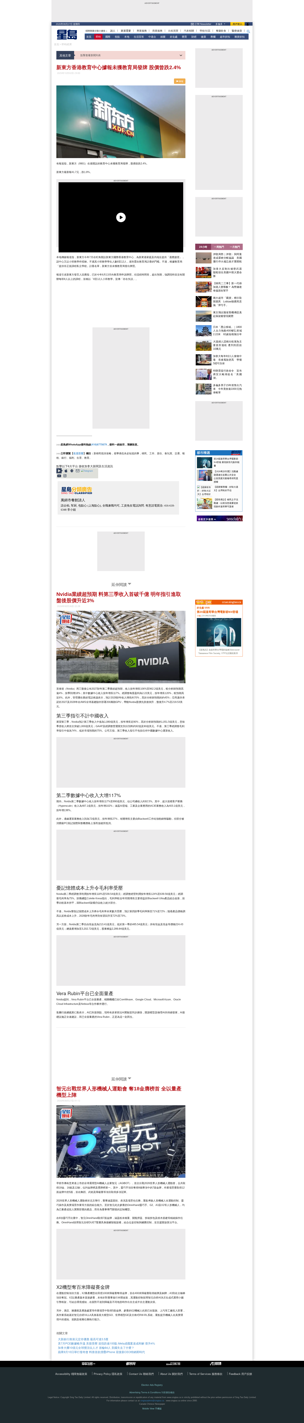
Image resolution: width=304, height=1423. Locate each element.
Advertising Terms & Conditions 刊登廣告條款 (152, 1392)
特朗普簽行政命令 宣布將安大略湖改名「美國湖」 (227, 374)
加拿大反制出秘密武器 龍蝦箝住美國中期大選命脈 (228, 272)
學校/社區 (205, 30)
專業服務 (142, 30)
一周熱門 (219, 247)
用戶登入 (237, 23)
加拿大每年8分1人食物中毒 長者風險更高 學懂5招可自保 (227, 360)
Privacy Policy (103, 1374)
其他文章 (65, 55)
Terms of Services (200, 1374)
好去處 (173, 36)
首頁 (88, 36)
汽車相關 (189, 30)
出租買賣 (173, 30)
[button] (248, 32)
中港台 (152, 36)
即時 (98, 36)
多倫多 (219, 23)
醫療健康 (237, 30)
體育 (184, 36)
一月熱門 (235, 247)
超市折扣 (225, 36)
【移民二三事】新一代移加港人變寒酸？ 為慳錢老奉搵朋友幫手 (227, 287)
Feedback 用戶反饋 (240, 1374)
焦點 (117, 36)
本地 (126, 36)
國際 (107, 36)
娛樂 (162, 36)
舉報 (180, 81)
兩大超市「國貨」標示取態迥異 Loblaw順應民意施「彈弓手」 (227, 301)
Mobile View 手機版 (152, 1408)
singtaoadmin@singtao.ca (152, 1400)
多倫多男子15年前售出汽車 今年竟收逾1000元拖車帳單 (227, 389)
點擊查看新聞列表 (90, 55)
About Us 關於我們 (171, 1374)
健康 (203, 36)
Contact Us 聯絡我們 (141, 1374)
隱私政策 (117, 1374)
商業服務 (157, 30)
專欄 (212, 36)
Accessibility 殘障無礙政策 (71, 1374)
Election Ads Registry (152, 1385)
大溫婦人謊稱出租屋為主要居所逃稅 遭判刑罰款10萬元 (227, 345)
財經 (193, 36)
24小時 (203, 247)
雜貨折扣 (239, 36)
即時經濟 (67, 44)
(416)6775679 (99, 444)
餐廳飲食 (221, 30)
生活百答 (139, 36)
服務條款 (217, 1374)
